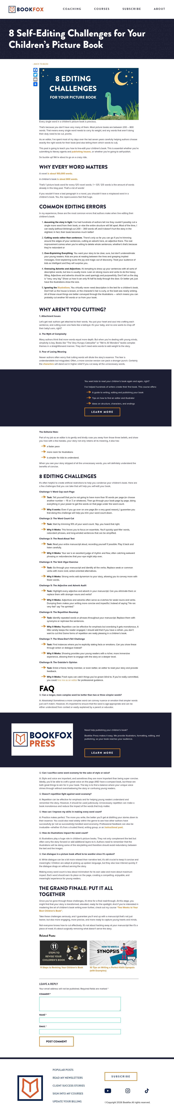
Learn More (102, 412)
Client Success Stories (69, 1086)
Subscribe (132, 9)
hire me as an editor (67, 680)
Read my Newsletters (68, 1078)
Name (42, 1014)
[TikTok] (147, 1092)
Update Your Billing (67, 1101)
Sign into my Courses (68, 1094)
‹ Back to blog (40, 64)
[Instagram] (127, 1092)
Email (42, 1026)
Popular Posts (63, 1070)
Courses (102, 9)
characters (48, 364)
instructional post (114, 827)
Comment (45, 994)
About (159, 9)
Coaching (72, 9)
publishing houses (81, 151)
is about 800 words (67, 179)
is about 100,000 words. (60, 173)
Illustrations (64, 287)
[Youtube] (108, 1092)
